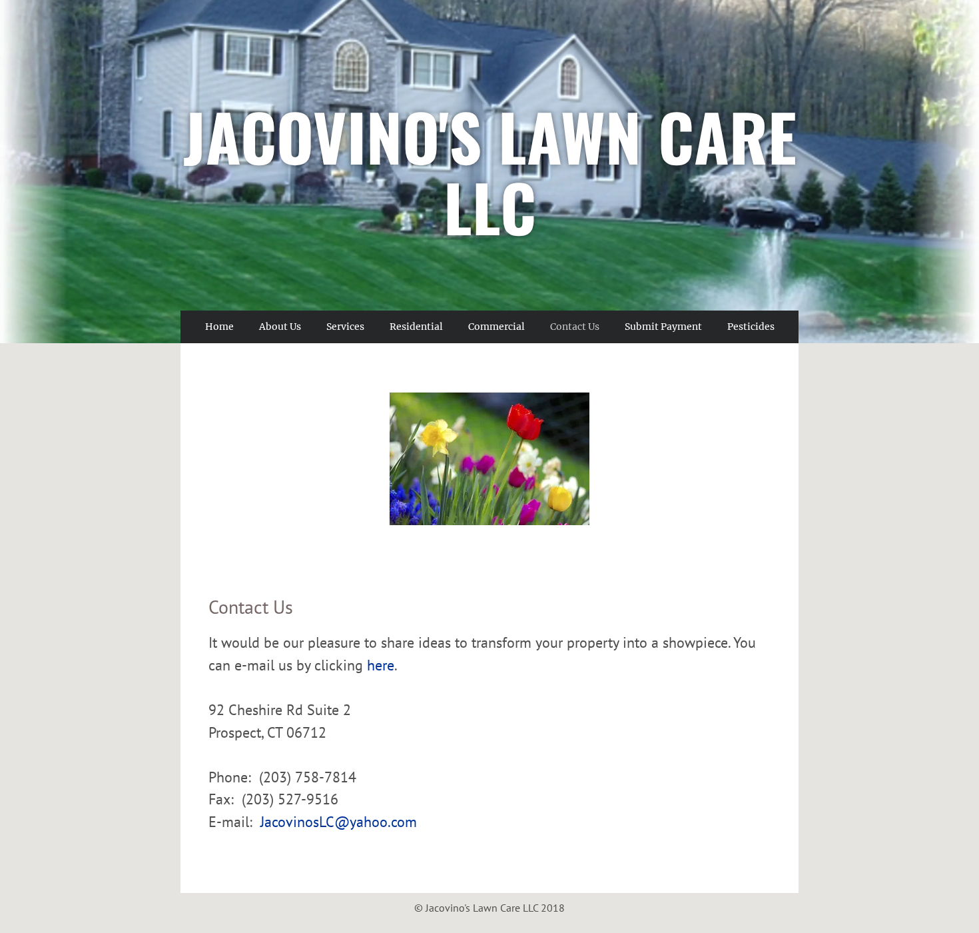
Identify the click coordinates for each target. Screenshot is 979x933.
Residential (416, 327)
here (380, 664)
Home (219, 327)
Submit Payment (663, 327)
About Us (280, 327)
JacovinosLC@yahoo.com (338, 821)
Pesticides (751, 327)
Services (345, 327)
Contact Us (574, 327)
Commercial (496, 327)
